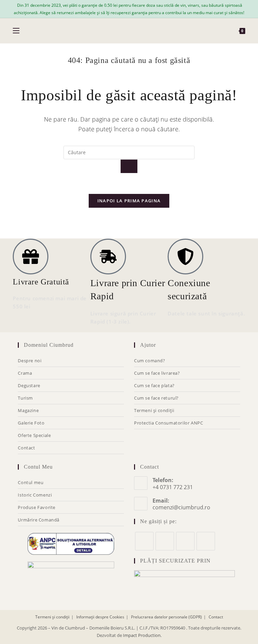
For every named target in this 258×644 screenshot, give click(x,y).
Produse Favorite (36, 507)
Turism (25, 398)
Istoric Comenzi (35, 495)
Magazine (28, 410)
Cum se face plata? (154, 385)
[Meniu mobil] (16, 30)
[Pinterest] (185, 541)
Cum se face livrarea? (157, 373)
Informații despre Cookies (100, 617)
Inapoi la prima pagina (129, 201)
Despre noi (29, 361)
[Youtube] (206, 541)
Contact (26, 448)
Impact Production (142, 635)
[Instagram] (165, 541)
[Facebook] (144, 541)
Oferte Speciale (34, 435)
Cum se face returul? (156, 398)
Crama (25, 373)
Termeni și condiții (154, 410)
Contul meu (30, 482)
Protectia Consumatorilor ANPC (168, 423)
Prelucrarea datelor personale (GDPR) (166, 617)
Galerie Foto (31, 423)
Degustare (29, 385)
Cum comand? (149, 361)
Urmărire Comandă (38, 520)
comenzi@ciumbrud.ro (181, 507)
